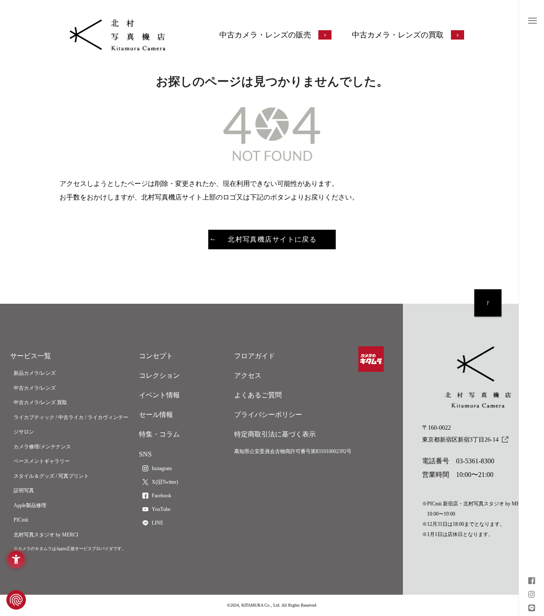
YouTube (161, 509)
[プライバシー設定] (16, 600)
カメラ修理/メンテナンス (42, 447)
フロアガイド (254, 355)
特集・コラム (159, 434)
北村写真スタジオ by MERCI (46, 535)
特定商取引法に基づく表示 (275, 434)
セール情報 (156, 414)
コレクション (159, 375)
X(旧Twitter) (165, 482)
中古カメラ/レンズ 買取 (40, 402)
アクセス (247, 375)
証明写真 (24, 490)
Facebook (161, 496)
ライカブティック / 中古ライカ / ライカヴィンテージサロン (71, 424)
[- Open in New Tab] (531, 581)
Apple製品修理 (30, 505)
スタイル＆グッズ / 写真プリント (51, 476)
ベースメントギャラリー (42, 461)
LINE (157, 523)
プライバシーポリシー (268, 414)
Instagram (162, 468)
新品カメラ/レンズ (35, 373)
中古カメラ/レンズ (35, 388)
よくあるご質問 (258, 395)
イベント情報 (159, 395)
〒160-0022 (460, 434)
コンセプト (156, 355)
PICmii (21, 520)
